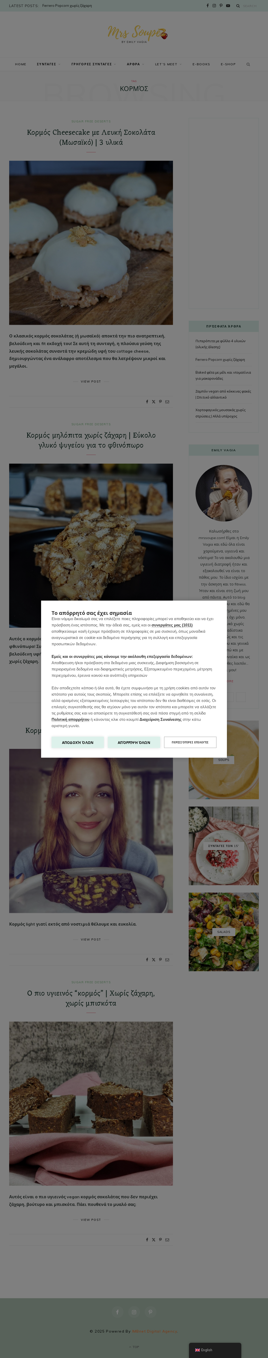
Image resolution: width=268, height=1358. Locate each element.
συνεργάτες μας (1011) (172, 624)
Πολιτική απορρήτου (71, 719)
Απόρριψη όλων (134, 742)
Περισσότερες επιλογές (190, 742)
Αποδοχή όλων (77, 742)
